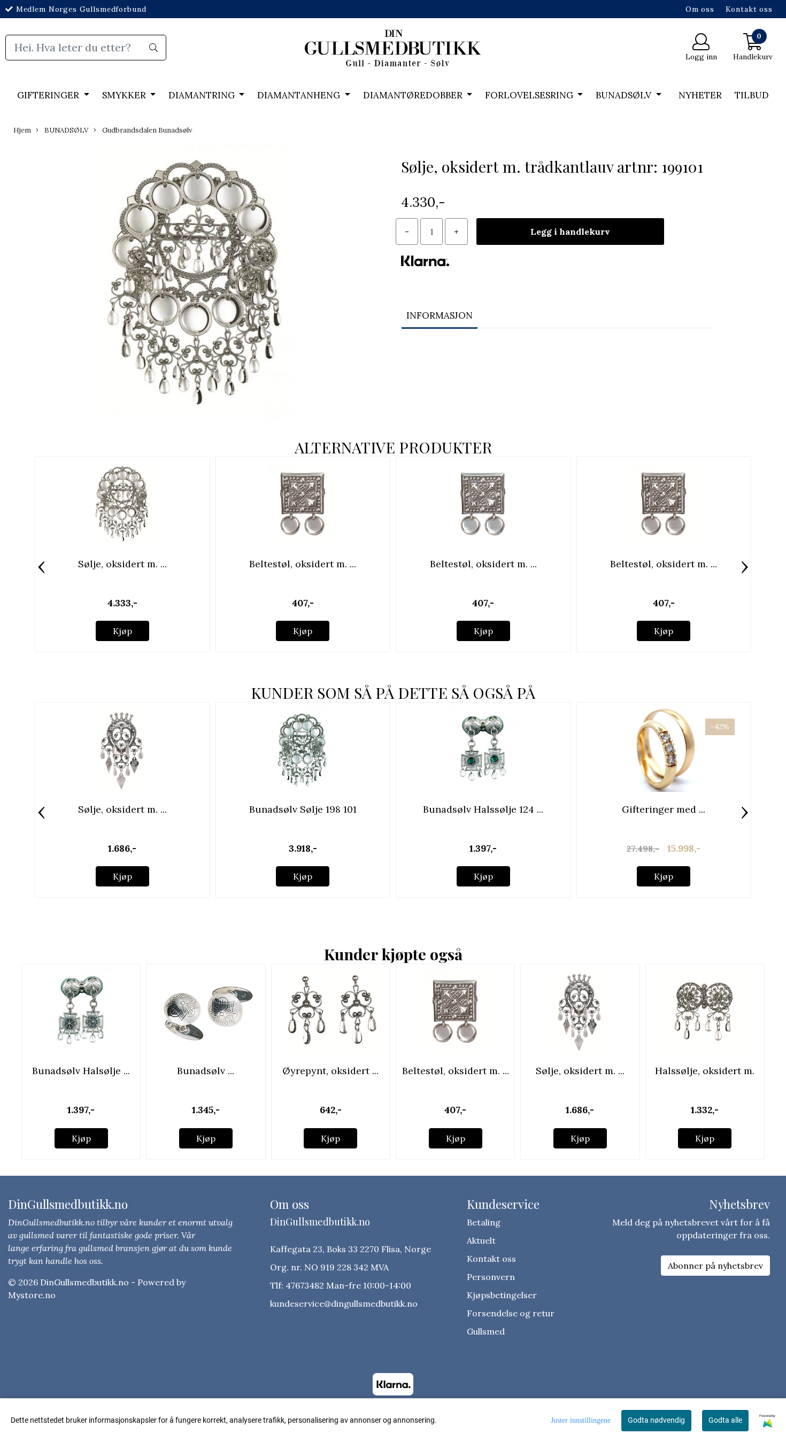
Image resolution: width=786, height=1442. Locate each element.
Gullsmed (486, 1331)
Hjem (22, 130)
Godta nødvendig (656, 1420)
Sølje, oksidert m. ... (122, 564)
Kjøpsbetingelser (502, 1295)
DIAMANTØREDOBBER (414, 95)
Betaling (483, 1222)
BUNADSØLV (624, 95)
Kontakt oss (749, 9)
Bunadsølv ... (205, 1071)
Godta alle (725, 1420)
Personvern (491, 1276)
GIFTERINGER (49, 95)
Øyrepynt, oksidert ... (330, 1071)
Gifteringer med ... (663, 809)
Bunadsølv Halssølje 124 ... (483, 809)
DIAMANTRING (202, 95)
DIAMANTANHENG (299, 95)
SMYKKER (125, 95)
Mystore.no (32, 1295)
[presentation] (41, 567)
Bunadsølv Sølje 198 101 (303, 809)
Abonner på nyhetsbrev (715, 1265)
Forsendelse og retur (510, 1313)
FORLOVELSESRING (530, 95)
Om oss (699, 9)
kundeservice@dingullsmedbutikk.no (344, 1303)
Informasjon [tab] (439, 315)
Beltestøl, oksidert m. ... (302, 564)
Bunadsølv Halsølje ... (81, 1071)
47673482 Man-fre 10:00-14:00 (348, 1285)
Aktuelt (481, 1240)
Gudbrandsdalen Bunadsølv (146, 130)
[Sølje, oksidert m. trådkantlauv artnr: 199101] (196, 284)
